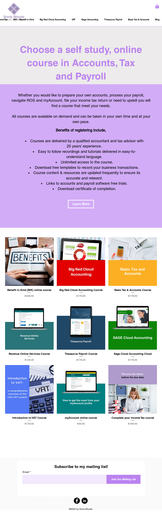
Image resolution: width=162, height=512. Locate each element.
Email (26, 472)
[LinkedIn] (84, 501)
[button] (157, 6)
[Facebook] (77, 501)
